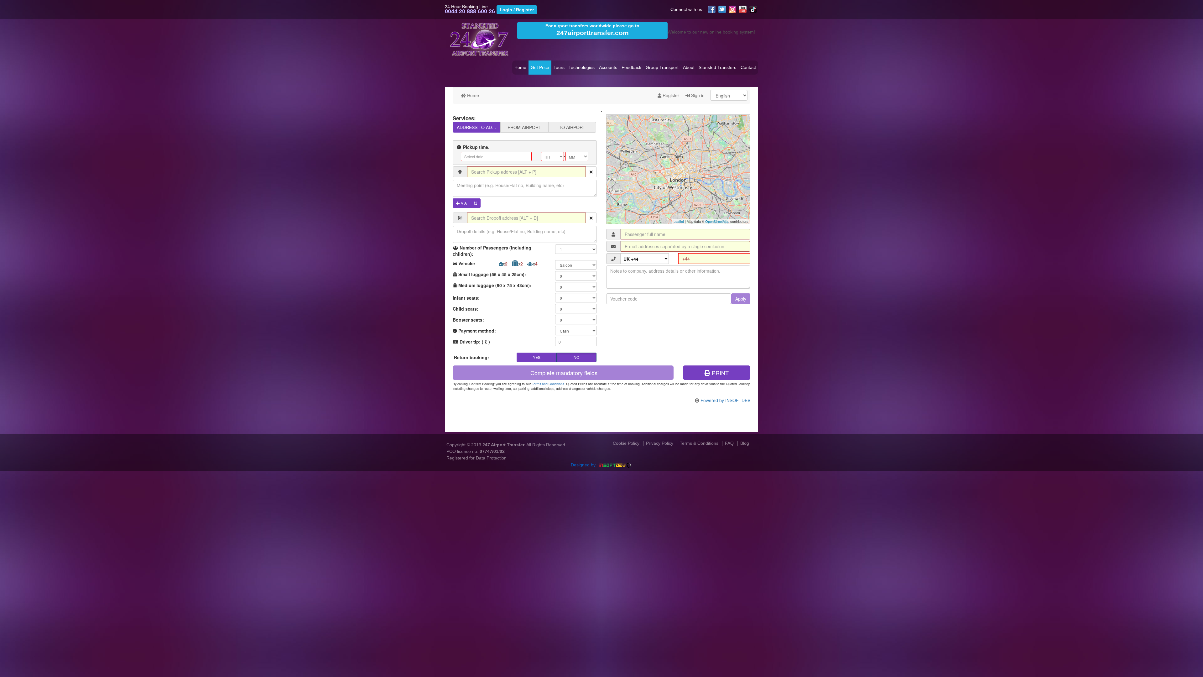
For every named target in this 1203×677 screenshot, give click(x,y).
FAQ (729, 443)
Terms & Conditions (699, 443)
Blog (744, 443)
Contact (748, 67)
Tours (559, 67)
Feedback (631, 67)
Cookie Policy (626, 443)
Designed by (584, 464)
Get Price (540, 67)
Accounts (608, 67)
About (689, 67)
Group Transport (662, 67)
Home (520, 67)
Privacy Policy (659, 443)
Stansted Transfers (717, 67)
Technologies (582, 67)
